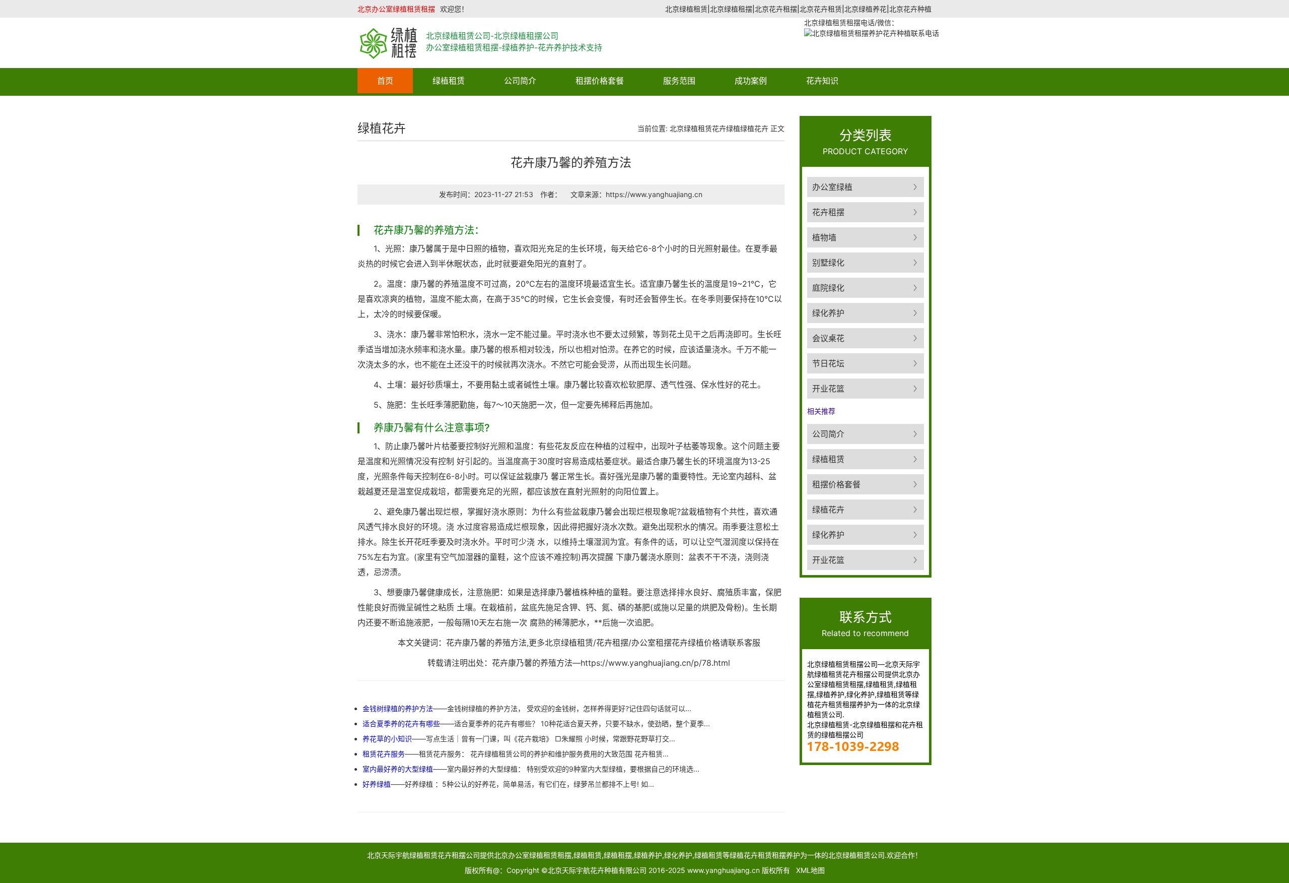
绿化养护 (828, 313)
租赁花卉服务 (384, 753)
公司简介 (520, 81)
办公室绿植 (832, 187)
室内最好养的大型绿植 (398, 769)
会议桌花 (828, 338)
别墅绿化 (828, 263)
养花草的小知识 (387, 738)
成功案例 (751, 81)
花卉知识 (822, 81)
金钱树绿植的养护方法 (398, 708)
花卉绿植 (726, 128)
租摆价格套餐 (600, 81)
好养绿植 (377, 784)
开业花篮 (828, 389)
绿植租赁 (449, 81)
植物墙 (824, 237)
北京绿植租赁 (691, 128)
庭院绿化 (828, 288)
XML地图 (810, 870)
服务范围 (679, 81)
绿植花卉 (754, 128)
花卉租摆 (828, 212)
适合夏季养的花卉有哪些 (401, 723)
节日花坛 (828, 363)
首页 (385, 81)
